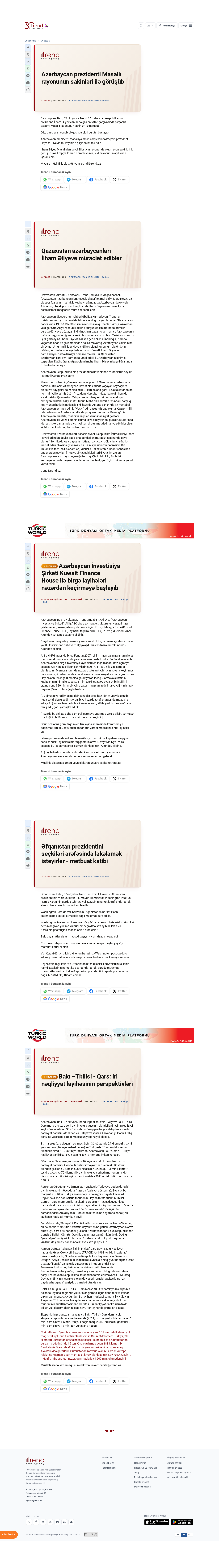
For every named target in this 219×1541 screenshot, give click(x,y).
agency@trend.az (34, 1500)
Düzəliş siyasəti (141, 1482)
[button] (28, 48)
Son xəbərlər (108, 1463)
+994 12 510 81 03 (34, 1496)
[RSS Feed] (71, 1522)
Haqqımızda (140, 1463)
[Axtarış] (141, 25)
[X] (43, 1522)
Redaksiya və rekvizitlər (145, 1467)
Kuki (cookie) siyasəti (177, 1477)
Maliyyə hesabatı (142, 1486)
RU (189, 1534)
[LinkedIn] (64, 1522)
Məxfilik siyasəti (174, 1467)
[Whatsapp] (29, 1522)
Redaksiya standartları (145, 1477)
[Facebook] (36, 1522)
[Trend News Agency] (35, 1461)
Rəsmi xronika (109, 1467)
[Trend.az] (36, 25)
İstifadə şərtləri (174, 1463)
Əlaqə (137, 1472)
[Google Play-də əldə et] (182, 1522)
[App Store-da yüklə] (156, 1522)
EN (178, 1534)
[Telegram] (57, 1522)
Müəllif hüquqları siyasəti (179, 1472)
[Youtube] (50, 1522)
